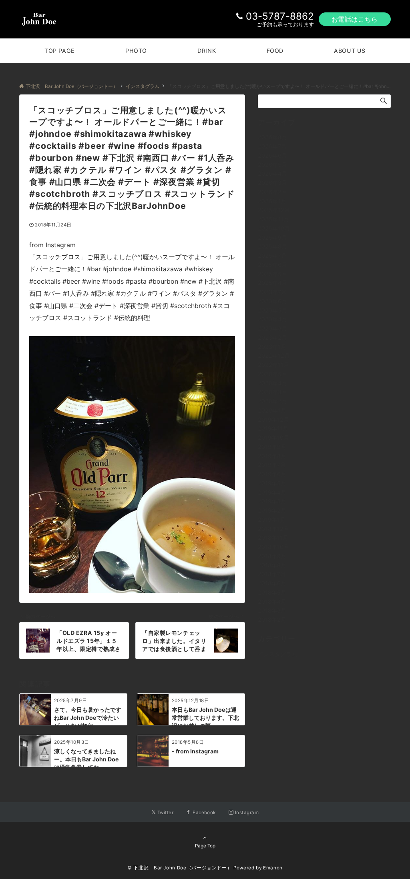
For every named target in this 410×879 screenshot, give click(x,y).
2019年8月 (272, 456)
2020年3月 (272, 391)
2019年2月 (272, 510)
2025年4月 (272, 282)
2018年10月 (273, 546)
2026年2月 (272, 191)
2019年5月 (272, 483)
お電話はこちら (355, 19)
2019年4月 (272, 492)
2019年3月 (272, 501)
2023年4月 (272, 319)
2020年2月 (272, 401)
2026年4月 (272, 173)
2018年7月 (272, 574)
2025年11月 (273, 219)
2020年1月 (272, 410)
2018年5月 (272, 592)
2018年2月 (272, 619)
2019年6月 (272, 474)
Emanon (273, 868)
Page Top (205, 846)
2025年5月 (272, 273)
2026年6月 (272, 155)
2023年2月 (272, 337)
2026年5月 (272, 164)
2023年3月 (272, 328)
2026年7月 (272, 146)
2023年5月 (272, 310)
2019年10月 (273, 437)
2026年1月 (272, 201)
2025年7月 (272, 255)
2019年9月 (272, 446)
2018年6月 (272, 583)
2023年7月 (272, 291)
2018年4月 (272, 601)
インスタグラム (277, 654)
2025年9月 (272, 237)
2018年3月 (272, 610)
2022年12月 (274, 355)
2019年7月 (272, 464)
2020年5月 (272, 373)
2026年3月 (272, 182)
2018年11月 (273, 537)
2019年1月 (271, 519)
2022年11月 (273, 364)
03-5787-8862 (280, 16)
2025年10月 (274, 228)
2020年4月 (272, 383)
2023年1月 (272, 346)
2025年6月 (272, 264)
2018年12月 (273, 528)
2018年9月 (272, 556)
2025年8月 (272, 246)
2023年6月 (272, 301)
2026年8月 (272, 137)
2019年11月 (273, 428)
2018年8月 (272, 565)
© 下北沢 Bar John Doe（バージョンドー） (179, 868)
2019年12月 (273, 419)
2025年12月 (274, 209)
